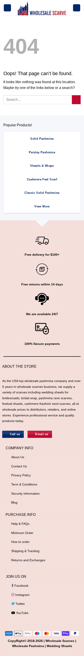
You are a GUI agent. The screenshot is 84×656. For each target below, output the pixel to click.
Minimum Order (22, 533)
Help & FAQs (20, 523)
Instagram (22, 595)
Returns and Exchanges (28, 560)
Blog (14, 502)
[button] (7, 8)
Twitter (20, 603)
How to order (20, 542)
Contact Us (19, 466)
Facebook (20, 585)
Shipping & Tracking (25, 551)
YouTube (21, 613)
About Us (17, 457)
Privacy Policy (21, 475)
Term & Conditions (24, 484)
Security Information (25, 493)
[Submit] (76, 99)
